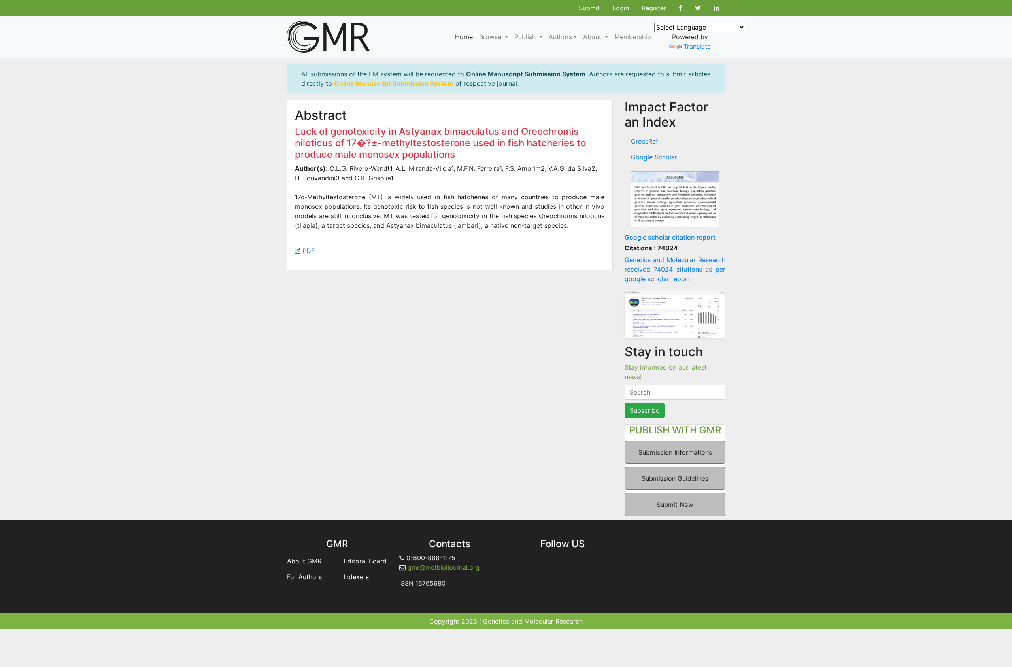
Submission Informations (675, 452)
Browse (491, 37)
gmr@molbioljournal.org (444, 567)
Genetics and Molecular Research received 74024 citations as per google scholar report (675, 269)
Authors (560, 37)
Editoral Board (365, 561)
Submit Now (675, 504)
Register (654, 8)
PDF (307, 251)
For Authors (304, 577)
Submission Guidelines (675, 478)
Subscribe (644, 410)
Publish (526, 37)
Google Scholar (654, 157)
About (593, 37)
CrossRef (644, 141)
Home (464, 37)
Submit (589, 8)
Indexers (356, 577)
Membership (632, 37)
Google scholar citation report (670, 237)
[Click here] (675, 199)
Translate (697, 46)
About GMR (304, 561)
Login (620, 8)
